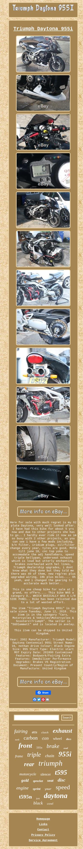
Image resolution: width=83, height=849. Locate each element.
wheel (57, 739)
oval (66, 748)
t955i (34, 732)
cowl (50, 803)
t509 (45, 739)
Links (43, 824)
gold (25, 780)
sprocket (38, 781)
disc (61, 780)
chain (49, 755)
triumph (51, 763)
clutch (45, 732)
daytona (55, 796)
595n (39, 747)
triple (34, 754)
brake (53, 746)
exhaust (62, 730)
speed (63, 787)
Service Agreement (43, 840)
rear (29, 764)
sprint (36, 789)
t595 (61, 772)
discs (68, 739)
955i (65, 754)
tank (17, 739)
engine (22, 788)
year (48, 789)
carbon (31, 738)
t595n (25, 797)
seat (50, 780)
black (38, 803)
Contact (43, 829)
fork (38, 798)
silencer (45, 774)
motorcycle (27, 774)
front (25, 745)
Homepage (43, 819)
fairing (21, 731)
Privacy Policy (43, 835)
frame (19, 756)
